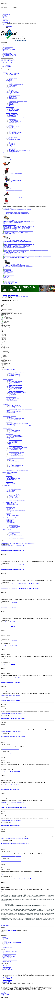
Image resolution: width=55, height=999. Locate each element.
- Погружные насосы (13, 527)
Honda (3, 364)
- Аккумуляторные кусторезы (15, 444)
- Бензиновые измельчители (15, 435)
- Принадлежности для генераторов (17, 500)
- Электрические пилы (14, 432)
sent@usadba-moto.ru (7, 982)
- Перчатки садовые (10, 508)
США (3, 355)
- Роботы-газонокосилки (11, 400)
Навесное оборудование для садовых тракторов (17, 212)
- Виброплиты (9, 476)
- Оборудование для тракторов (13, 405)
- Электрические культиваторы (16, 420)
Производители (6, 267)
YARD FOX (12, 281)
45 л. (3, 331)
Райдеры (11, 83)
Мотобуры (11, 146)
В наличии (4, 326)
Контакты (5, 20)
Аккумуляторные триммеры (23, 227)
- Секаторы (8, 513)
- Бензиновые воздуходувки (15, 453)
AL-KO (9, 269)
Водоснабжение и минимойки (10, 55)
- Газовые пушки (12, 534)
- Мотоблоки (9, 422)
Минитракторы (6, 48)
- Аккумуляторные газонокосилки (16, 387)
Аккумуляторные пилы (20, 247)
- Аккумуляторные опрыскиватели (16, 438)
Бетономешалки (12, 128)
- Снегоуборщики (10, 373)
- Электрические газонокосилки (16, 389)
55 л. (3, 343)
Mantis (8, 273)
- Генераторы (9, 492)
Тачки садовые (12, 135)
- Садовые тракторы (10, 412)
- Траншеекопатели (10, 483)
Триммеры (11, 125)
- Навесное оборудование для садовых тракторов (20, 407)
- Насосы (8, 523)
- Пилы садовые (9, 509)
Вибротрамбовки (12, 131)
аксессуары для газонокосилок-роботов (15, 252)
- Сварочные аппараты (11, 490)
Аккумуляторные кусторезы (23, 245)
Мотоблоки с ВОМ (13, 91)
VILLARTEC (14, 279)
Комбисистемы (12, 144)
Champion (11, 271)
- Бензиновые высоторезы (14, 466)
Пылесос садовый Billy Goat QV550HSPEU (11, 861)
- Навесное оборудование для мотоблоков (18, 423)
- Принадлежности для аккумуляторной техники (17, 470)
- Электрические (12, 394)
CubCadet (11, 272)
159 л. (3, 337)
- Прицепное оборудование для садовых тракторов (20, 409)
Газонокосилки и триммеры (9, 225)
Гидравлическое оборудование (16, 132)
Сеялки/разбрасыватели (14, 151)
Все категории (6, 44)
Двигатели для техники (14, 109)
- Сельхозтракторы (10, 413)
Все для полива (12, 74)
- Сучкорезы (8, 514)
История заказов (7, 967)
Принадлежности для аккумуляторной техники (19, 150)
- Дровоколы (9, 462)
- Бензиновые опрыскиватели (15, 440)
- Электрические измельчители (16, 436)
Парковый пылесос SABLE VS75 (9, 607)
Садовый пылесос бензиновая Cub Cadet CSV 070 (13, 736)
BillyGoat (5, 316)
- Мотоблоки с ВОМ (10, 424)
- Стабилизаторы (10, 491)
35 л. (3, 330)
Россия (3, 359)
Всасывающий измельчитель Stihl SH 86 (10, 700)
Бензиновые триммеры (20, 229)
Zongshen (4, 365)
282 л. (3, 339)
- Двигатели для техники (11, 486)
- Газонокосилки (9, 386)
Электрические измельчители (17, 203)
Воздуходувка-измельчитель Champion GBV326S (12, 550)
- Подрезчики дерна (10, 480)
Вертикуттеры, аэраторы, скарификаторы (18, 117)
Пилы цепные (12, 149)
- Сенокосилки (9, 399)
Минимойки (11, 75)
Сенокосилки (12, 123)
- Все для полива (10, 519)
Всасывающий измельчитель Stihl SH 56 (10, 682)
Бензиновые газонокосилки (23, 228)
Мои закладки (6, 968)
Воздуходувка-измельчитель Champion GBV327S (12, 569)
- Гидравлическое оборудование (13, 478)
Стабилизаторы (12, 111)
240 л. (3, 338)
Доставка (5, 16)
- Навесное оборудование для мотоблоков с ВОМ (20, 425)
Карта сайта (6, 944)
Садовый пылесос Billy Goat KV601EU (10, 789)
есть (3, 348)
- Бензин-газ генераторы (14, 494)
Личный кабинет (7, 965)
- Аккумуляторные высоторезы (16, 465)
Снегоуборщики (12, 115)
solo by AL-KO (14, 282)
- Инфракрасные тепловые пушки (16, 536)
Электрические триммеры (22, 232)
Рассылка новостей (7, 969)
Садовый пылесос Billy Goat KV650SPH (10, 771)
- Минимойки (9, 520)
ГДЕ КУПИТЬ (6, 14)
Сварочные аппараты (13, 110)
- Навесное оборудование (14, 395)
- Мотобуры (8, 459)
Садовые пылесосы (14, 188)
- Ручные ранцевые (13, 442)
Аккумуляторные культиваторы (26, 244)
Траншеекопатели (13, 137)
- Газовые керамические (14, 532)
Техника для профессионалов (10, 52)
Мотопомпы (11, 76)
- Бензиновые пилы (13, 431)
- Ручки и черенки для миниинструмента (15, 510)
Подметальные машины (14, 114)
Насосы (10, 79)
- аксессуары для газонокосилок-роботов (18, 401)
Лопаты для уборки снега (14, 95)
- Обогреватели (9, 530)
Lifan (3, 367)
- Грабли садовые (10, 503)
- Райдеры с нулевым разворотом (13, 411)
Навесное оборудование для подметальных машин (17, 181)
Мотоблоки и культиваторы (9, 49)
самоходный (5, 351)
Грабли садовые (12, 93)
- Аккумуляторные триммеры (15, 381)
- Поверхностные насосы (14, 526)
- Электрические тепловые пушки (16, 538)
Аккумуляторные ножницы (23, 246)
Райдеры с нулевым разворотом (16, 84)
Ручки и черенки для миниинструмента (18, 101)
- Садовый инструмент (11, 511)
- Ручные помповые (13, 441)
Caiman (9, 270)
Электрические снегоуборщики (26, 266)
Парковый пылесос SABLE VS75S (9, 645)
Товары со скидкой (6, 309)
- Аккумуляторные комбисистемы (16, 458)
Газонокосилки (12, 119)
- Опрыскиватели (10, 437)
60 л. (3, 333)
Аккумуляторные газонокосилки (27, 226)
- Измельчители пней (11, 479)
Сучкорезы (11, 104)
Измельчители (12, 143)
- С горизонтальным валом (15, 489)
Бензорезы (11, 127)
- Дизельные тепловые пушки (15, 535)
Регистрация (9, 26)
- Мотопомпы (9, 521)
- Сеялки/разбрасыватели (11, 468)
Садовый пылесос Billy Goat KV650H (9, 754)
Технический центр (7, 17)
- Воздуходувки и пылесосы (12, 450)
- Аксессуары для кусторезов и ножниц (18, 447)
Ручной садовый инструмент (9, 54)
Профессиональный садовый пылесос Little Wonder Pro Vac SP (16, 878)
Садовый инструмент (13, 102)
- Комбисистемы (9, 456)
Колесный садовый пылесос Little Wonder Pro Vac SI (13, 807)
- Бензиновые (12, 393)
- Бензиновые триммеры (14, 382)
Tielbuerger (11, 278)
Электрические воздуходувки (17, 197)
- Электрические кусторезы (15, 449)
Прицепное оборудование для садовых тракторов (17, 213)
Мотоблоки (11, 90)
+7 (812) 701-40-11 (7, 66)
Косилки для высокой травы (15, 121)
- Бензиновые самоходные (15, 374)
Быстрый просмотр (5, 544)
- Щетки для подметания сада (12, 515)
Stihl (7, 277)
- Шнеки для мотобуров (14, 461)
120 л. (3, 334)
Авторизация (9, 27)
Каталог (5, 72)
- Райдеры (8, 410)
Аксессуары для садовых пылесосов (14, 190)
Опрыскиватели (12, 148)
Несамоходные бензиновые (23, 257)
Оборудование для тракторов (15, 81)
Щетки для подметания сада (15, 105)
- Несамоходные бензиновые (15, 375)
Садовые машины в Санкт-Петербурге (12, 942)
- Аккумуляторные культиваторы (16, 418)
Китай (3, 358)
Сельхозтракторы (12, 86)
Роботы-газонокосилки (14, 122)
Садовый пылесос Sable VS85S (8, 664)
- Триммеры (8, 380)
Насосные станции (13, 78)
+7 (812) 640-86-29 (7, 65)
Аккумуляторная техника (9, 233)
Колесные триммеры (13, 120)
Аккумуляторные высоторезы (25, 241)
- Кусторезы (8, 443)
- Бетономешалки (10, 474)
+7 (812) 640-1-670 (7, 62)
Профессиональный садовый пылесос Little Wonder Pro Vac (15, 843)
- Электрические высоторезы (15, 467)
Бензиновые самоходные (21, 254)
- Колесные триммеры (11, 397)
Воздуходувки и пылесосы (15, 139)
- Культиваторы (9, 417)
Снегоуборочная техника (9, 46)
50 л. (3, 342)
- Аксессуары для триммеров (15, 385)
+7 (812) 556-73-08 (7, 63)
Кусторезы (11, 145)
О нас (4, 15)
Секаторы (11, 103)
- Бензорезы (8, 473)
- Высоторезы (9, 464)
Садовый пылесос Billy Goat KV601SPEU (10, 825)
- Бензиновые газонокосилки (15, 388)
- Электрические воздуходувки (16, 455)
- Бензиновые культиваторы (15, 419)
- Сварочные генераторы (14, 498)
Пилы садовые (12, 99)
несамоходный (5, 352)
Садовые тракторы (13, 85)
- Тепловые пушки (10, 533)
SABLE (10, 276)
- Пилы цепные (9, 429)
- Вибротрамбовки (10, 477)
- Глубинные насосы (13, 525)
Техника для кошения (8, 47)
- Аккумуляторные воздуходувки (16, 452)
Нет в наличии (5, 327)
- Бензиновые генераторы (14, 495)
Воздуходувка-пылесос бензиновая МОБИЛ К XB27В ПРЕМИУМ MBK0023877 (20, 588)
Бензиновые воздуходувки (16, 166)
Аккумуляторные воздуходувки (17, 159)
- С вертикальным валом (14, 487)
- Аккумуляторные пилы (14, 430)
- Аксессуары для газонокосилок (16, 391)
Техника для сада (7, 50)
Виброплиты (11, 129)
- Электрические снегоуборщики (16, 376)
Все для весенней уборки (9, 152)
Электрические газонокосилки (26, 231)
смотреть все (12, 60)
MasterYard (11, 275)
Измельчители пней (13, 133)
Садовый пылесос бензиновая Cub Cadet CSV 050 (13, 718)
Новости (5, 19)
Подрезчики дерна (13, 134)
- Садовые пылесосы (13, 454)
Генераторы (11, 108)
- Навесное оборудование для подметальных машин (20, 371)
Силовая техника (7, 53)
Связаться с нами (7, 943)
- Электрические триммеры (15, 383)
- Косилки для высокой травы (12, 398)
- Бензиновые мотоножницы (15, 448)
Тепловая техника (7, 56)
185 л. (3, 346)
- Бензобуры (11, 460)
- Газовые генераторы (14, 496)
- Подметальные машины (11, 370)
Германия (4, 356)
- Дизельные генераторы (14, 497)
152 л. (3, 335)
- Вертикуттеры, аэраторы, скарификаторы (16, 392)
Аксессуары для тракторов (12, 210)
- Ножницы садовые (10, 507)
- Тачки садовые (9, 482)
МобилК (10, 283)
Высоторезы (11, 140)
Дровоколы (11, 142)
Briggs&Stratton (5, 363)
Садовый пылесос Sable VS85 (8, 626)
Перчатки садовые (13, 98)
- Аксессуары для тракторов (15, 406)
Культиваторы (12, 89)
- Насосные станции (10, 522)
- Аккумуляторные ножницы (15, 446)
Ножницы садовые (13, 97)
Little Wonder (12, 320)
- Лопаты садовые (10, 505)
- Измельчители (9, 434)
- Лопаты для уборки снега (12, 504)
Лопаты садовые (12, 96)
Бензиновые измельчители (16, 173)
